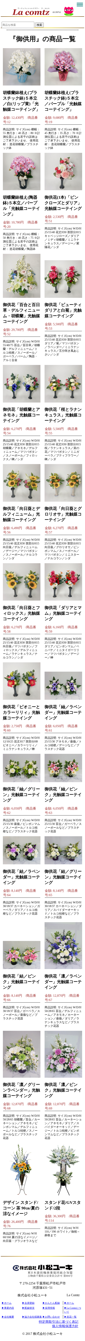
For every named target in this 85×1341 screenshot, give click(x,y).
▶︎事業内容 (8, 1308)
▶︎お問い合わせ (51, 1316)
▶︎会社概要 (8, 1316)
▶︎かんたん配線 (51, 1303)
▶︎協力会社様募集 (32, 1316)
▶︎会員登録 (28, 1303)
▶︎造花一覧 (70, 1316)
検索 (39, 24)
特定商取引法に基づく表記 (58, 1321)
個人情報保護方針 (65, 1326)
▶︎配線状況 (28, 1308)
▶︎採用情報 (48, 1308)
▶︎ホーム (7, 1303)
